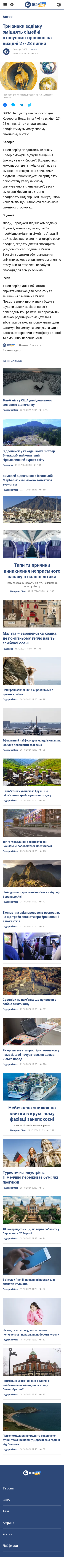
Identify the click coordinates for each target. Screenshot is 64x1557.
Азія (6, 1511)
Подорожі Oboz (10, 410)
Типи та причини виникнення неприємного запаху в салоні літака (32, 571)
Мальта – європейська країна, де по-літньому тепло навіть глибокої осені (30, 638)
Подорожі (8, 465)
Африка (8, 1523)
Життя (7, 1534)
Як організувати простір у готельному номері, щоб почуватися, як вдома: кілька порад (31, 1054)
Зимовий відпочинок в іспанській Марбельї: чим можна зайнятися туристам (28, 480)
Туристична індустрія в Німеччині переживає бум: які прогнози (30, 1177)
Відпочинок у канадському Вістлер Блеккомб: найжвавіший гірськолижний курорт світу (29, 455)
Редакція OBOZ (19, 49)
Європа (8, 1488)
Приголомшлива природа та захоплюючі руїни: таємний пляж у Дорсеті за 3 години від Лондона (31, 1440)
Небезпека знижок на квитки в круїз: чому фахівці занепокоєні (32, 1113)
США (6, 1500)
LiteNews (23, 345)
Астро (34, 49)
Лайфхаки (10, 1546)
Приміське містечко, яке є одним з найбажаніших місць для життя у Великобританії (26, 1385)
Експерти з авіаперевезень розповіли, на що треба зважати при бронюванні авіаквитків (31, 917)
